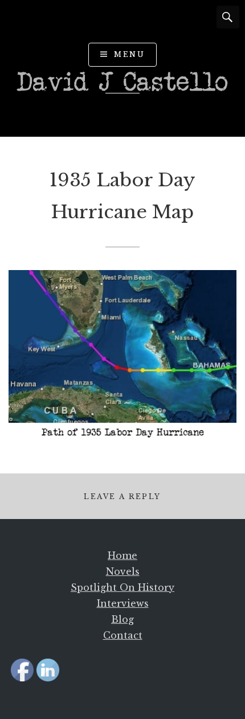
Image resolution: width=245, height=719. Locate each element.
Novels (123, 571)
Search (228, 17)
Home (122, 555)
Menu (129, 54)
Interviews (123, 603)
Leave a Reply (122, 496)
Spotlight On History (122, 587)
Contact (122, 635)
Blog (122, 619)
